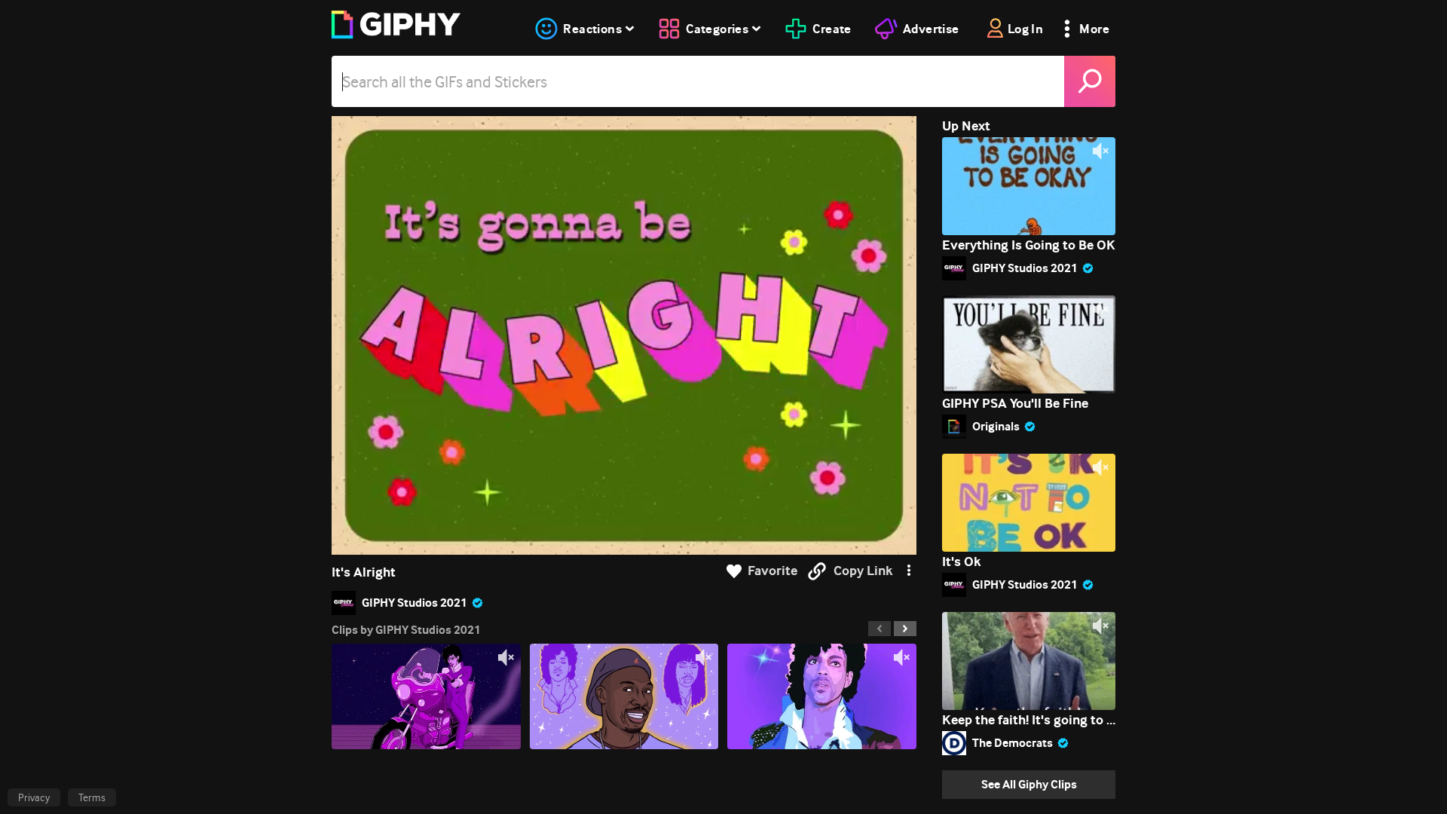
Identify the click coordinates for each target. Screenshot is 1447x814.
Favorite (772, 571)
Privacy (34, 797)
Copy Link (863, 571)
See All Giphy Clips (1029, 784)
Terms (92, 797)
